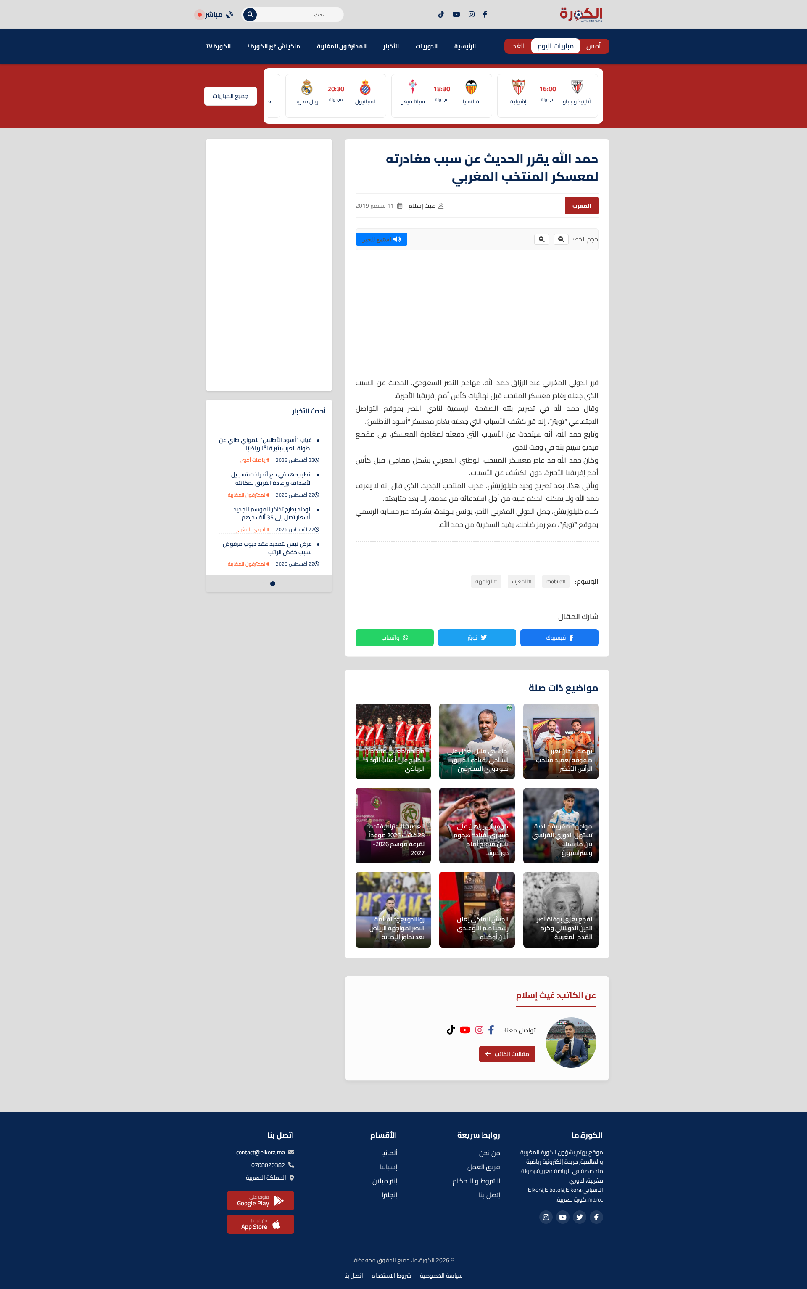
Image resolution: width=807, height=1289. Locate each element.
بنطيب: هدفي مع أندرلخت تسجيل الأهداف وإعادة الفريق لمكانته (271, 478)
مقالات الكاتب (512, 1053)
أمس (593, 46)
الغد (519, 46)
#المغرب (521, 581)
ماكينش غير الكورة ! (274, 46)
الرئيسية (465, 46)
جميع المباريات (230, 95)
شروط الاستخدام (391, 1275)
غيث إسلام (422, 205)
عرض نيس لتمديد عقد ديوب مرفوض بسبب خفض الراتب (267, 548)
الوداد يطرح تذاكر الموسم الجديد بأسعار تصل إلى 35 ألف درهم (273, 513)
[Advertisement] (477, 317)
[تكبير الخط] (541, 239)
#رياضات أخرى (254, 460)
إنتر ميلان (384, 1181)
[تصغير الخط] (561, 239)
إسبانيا (388, 1166)
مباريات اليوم (556, 46)
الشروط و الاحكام (476, 1181)
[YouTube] (456, 14)
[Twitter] (579, 1217)
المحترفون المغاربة (342, 46)
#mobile (555, 581)
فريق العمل (483, 1166)
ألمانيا (389, 1152)
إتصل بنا (489, 1194)
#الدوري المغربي (252, 529)
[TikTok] (441, 14)
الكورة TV (218, 46)
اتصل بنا (353, 1275)
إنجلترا (389, 1194)
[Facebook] (485, 14)
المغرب (581, 205)
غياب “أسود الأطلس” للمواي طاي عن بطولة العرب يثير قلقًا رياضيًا (265, 444)
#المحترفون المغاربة (248, 495)
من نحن (489, 1152)
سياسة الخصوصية (441, 1275)
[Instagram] (472, 14)
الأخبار (391, 46)
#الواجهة (486, 581)
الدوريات (427, 46)
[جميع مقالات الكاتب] (571, 1042)
